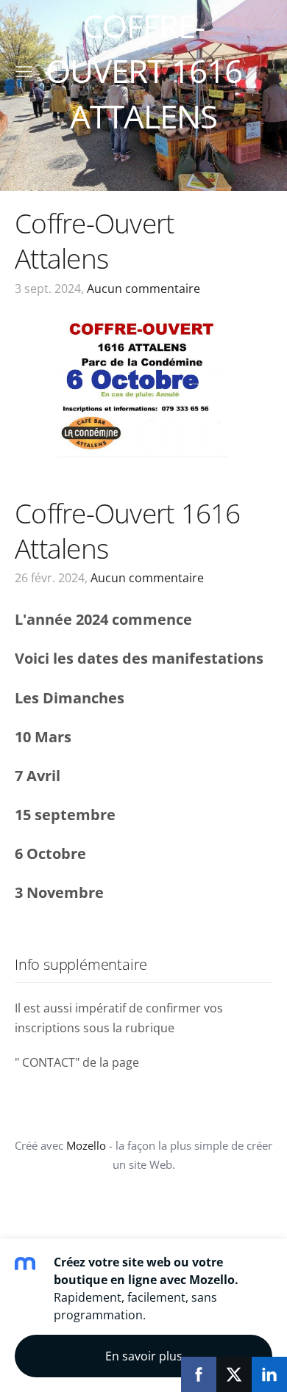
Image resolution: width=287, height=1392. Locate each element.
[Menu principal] (24, 71)
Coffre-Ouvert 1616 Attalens (128, 530)
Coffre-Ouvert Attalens (94, 240)
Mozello (86, 1145)
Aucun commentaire (143, 288)
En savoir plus (144, 1356)
